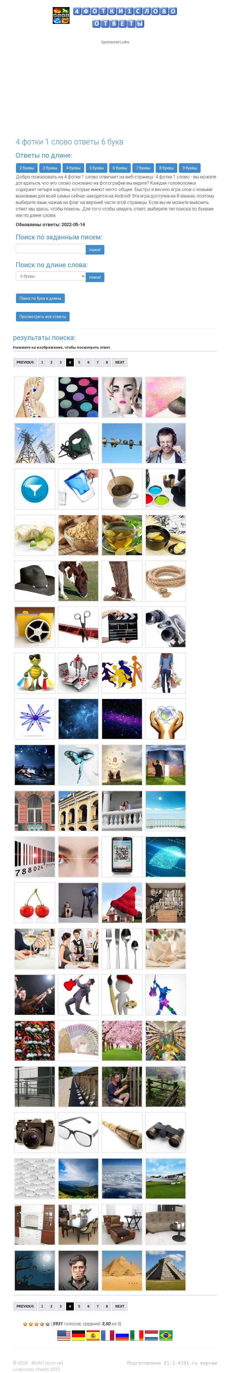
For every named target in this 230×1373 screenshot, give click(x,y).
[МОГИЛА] (34, 1270)
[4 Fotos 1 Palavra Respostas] (166, 1335)
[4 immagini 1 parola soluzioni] (137, 1335)
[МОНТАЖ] (34, 627)
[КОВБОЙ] (34, 581)
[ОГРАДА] (34, 1086)
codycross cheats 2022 (36, 1369)
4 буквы (73, 168)
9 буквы (190, 168)
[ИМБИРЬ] (34, 535)
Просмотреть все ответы (43, 316)
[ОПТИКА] (34, 1132)
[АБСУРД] (34, 902)
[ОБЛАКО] (34, 1178)
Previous (25, 362)
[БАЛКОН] (34, 811)
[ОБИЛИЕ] (34, 1040)
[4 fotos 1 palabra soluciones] (93, 1335)
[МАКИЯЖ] (34, 397)
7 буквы (143, 168)
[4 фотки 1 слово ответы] (122, 1335)
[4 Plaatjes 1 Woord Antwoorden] (151, 1335)
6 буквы (120, 168)
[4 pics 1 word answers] (64, 1335)
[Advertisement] (115, 87)
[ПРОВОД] (34, 443)
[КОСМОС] (34, 718)
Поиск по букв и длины (40, 298)
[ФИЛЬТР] (34, 489)
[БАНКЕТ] (34, 948)
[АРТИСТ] (34, 994)
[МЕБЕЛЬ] (34, 1224)
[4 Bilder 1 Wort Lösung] (78, 1335)
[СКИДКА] (34, 673)
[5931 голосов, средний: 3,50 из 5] (25, 1324)
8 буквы (166, 168)
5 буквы (96, 168)
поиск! (95, 250)
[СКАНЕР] (34, 856)
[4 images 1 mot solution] (107, 1335)
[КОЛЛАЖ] (34, 765)
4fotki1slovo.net (47, 1363)
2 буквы (27, 168)
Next (119, 362)
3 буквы (50, 168)
